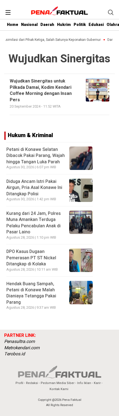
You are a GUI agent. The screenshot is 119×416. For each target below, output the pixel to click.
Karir (97, 383)
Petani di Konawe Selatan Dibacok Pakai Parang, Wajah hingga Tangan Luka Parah (35, 155)
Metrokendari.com (22, 348)
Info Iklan (84, 383)
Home (12, 25)
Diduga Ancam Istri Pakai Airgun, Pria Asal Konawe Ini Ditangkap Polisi (34, 187)
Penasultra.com (19, 341)
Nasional (29, 25)
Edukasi (96, 25)
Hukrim (64, 25)
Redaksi (32, 383)
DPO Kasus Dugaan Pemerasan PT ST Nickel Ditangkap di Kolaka (31, 257)
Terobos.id (14, 354)
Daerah (47, 25)
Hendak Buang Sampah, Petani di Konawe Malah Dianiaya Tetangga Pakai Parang (31, 293)
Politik (80, 25)
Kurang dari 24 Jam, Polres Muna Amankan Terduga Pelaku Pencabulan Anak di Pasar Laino (33, 222)
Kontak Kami (59, 389)
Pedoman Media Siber (57, 383)
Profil (19, 383)
